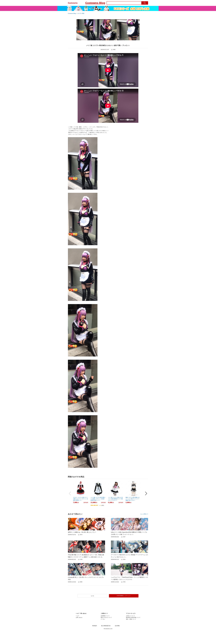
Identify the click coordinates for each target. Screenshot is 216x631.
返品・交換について (131, 619)
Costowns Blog (95, 2)
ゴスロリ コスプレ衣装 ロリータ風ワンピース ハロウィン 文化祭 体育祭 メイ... (80, 499)
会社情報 (117, 625)
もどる (92, 595)
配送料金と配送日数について (133, 617)
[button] (70, 493)
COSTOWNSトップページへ (124, 595)
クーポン (103, 619)
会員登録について (105, 615)
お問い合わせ (79, 617)
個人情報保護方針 (106, 625)
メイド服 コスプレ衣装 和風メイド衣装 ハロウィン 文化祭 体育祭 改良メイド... (98, 499)
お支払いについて (130, 615)
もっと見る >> (144, 514)
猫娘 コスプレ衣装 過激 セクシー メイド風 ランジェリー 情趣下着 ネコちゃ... (133, 499)
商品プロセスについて (106, 617)
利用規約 (94, 625)
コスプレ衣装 (80, 13)
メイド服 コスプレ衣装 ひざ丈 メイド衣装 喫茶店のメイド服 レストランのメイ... (115, 499)
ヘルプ (77, 615)
